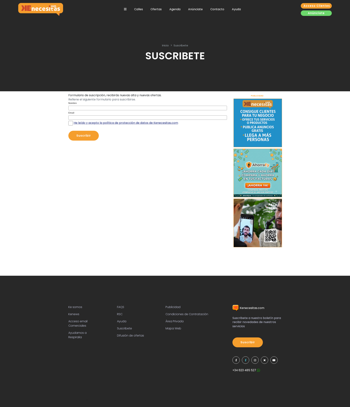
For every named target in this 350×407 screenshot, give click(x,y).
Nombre (72, 103)
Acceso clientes (317, 6)
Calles (138, 9)
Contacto (217, 9)
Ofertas (156, 9)
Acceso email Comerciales (78, 323)
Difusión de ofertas (130, 335)
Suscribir (247, 342)
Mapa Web (173, 328)
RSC (119, 314)
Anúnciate (195, 9)
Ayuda (236, 9)
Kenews (73, 314)
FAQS (120, 307)
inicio (165, 45)
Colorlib (184, 400)
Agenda (174, 9)
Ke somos (75, 307)
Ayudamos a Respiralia (77, 335)
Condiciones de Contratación (187, 314)
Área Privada (175, 321)
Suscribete (181, 45)
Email (71, 113)
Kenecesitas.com (251, 308)
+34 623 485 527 (244, 370)
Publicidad (173, 307)
